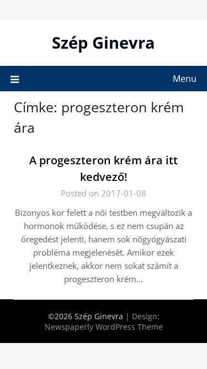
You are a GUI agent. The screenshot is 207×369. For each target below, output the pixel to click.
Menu (185, 78)
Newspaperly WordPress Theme (104, 326)
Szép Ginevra (103, 42)
